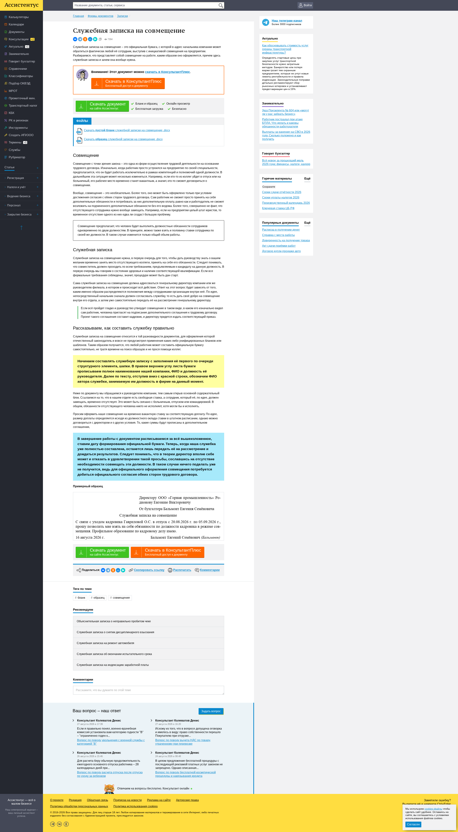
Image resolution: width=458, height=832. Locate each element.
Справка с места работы (278, 235)
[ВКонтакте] (75, 39)
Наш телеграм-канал (287, 20)
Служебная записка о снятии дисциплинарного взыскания (115, 632)
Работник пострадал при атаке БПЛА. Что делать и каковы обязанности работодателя (282, 123)
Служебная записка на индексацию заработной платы (113, 664)
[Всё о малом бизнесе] (21, 5)
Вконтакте (59, 824)
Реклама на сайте (159, 800)
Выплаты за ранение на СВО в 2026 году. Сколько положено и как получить (286, 135)
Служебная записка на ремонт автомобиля (105, 643)
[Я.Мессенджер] (95, 39)
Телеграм (52, 824)
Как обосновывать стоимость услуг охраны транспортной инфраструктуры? (285, 49)
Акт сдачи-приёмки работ (279, 245)
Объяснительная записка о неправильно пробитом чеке (114, 621)
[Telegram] (80, 39)
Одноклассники (66, 824)
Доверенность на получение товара (286, 240)
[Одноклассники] (85, 39)
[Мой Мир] (90, 39)
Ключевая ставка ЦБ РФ (278, 208)
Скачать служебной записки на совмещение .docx (127, 130)
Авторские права (187, 800)
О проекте (57, 800)
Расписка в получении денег (281, 229)
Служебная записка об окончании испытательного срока (114, 654)
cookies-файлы (433, 808)
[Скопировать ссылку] (100, 39)
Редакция (75, 800)
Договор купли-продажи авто (281, 251)
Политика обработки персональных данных (79, 806)
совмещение (121, 597)
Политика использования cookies (135, 806)
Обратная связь (97, 800)
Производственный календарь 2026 (286, 202)
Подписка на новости (127, 800)
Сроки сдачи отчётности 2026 (281, 192)
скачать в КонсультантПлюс (167, 72)
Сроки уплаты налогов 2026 (280, 197)
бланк (81, 597)
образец (99, 597)
